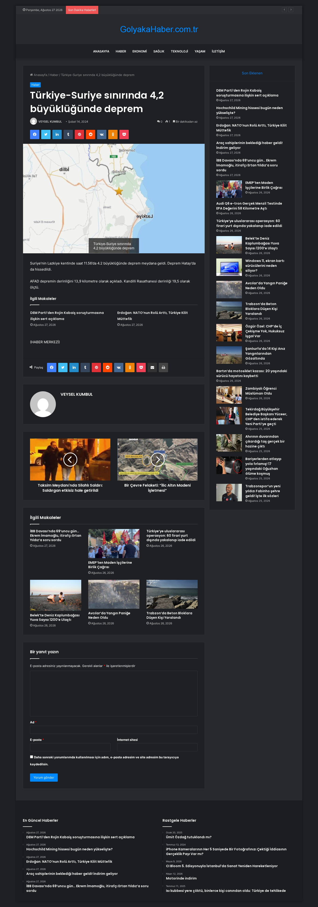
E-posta (37, 740)
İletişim (218, 51)
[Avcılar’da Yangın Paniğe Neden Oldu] (113, 594)
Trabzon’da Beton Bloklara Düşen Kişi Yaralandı (169, 615)
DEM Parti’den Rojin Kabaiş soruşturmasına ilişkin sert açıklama (247, 93)
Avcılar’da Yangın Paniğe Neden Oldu (109, 615)
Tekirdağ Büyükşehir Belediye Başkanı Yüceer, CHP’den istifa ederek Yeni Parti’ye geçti (266, 416)
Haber (121, 51)
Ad (33, 722)
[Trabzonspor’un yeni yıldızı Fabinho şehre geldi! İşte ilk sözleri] (229, 492)
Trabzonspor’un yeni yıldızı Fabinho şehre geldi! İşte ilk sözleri (263, 491)
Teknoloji (179, 51)
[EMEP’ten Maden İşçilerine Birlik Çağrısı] (113, 543)
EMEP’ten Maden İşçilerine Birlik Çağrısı (110, 564)
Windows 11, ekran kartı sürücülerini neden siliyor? (264, 265)
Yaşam (200, 51)
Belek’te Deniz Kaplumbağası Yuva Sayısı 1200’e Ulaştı (55, 617)
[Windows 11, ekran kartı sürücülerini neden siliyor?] (229, 267)
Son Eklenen (252, 73)
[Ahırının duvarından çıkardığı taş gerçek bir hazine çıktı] (229, 443)
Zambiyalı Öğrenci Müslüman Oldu (261, 391)
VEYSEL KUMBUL (50, 121)
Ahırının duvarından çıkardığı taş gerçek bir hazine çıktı (265, 441)
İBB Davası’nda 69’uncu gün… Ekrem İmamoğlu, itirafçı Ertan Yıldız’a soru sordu (55, 535)
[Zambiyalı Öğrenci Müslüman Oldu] (229, 395)
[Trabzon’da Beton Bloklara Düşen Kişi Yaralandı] (172, 594)
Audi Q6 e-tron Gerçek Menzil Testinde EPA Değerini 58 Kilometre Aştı (249, 206)
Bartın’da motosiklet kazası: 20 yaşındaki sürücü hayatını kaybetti (251, 373)
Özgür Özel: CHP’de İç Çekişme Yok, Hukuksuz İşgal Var (264, 331)
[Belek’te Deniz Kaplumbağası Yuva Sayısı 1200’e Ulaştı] (55, 595)
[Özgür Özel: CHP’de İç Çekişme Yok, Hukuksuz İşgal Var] (229, 332)
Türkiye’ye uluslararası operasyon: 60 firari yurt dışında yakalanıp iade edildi (171, 535)
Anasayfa (101, 51)
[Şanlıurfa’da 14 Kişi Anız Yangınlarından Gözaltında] (229, 355)
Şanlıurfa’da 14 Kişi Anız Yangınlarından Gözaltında (265, 353)
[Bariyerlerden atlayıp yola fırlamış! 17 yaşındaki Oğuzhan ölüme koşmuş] (229, 465)
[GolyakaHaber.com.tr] (159, 29)
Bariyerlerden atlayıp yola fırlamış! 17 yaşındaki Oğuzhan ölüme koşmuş (263, 466)
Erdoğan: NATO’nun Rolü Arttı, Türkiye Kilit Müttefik (138, 10)
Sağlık (158, 51)
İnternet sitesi (127, 740)
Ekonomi (139, 51)
